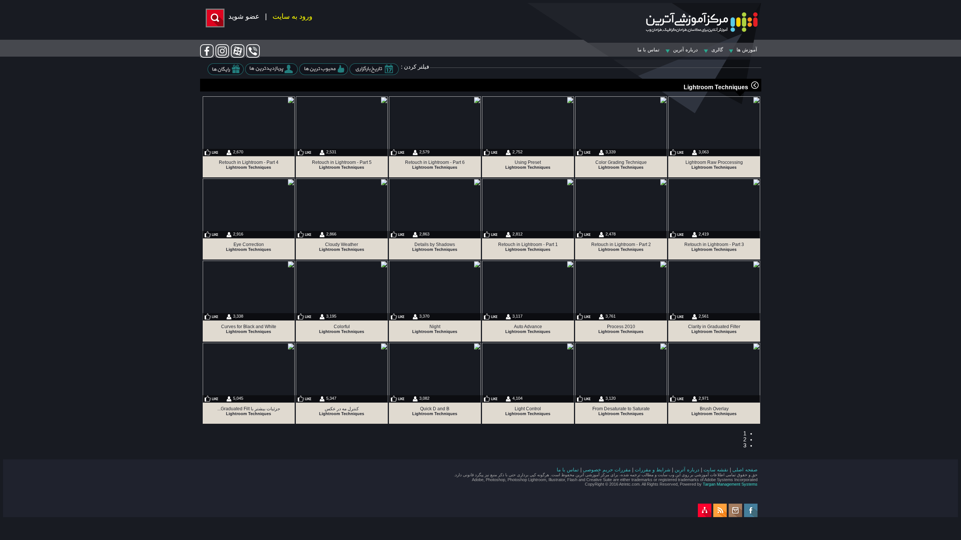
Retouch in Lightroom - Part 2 (621, 244)
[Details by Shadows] (435, 208)
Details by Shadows (434, 244)
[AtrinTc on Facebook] (751, 515)
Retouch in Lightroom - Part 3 (714, 244)
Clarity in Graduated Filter (714, 326)
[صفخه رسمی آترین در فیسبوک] (207, 56)
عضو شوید (243, 16)
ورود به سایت (292, 16)
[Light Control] (528, 373)
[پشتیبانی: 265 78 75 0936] (253, 56)
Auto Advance (528, 326)
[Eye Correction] (249, 208)
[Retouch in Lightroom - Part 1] (528, 208)
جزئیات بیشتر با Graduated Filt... (248, 408)
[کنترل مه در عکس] (342, 373)
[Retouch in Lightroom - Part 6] (435, 126)
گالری (717, 49)
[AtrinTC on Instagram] (735, 515)
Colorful (342, 326)
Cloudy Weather (341, 244)
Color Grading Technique (621, 162)
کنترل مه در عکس (342, 408)
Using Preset (528, 162)
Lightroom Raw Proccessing (714, 162)
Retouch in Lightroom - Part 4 (249, 162)
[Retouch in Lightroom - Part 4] (249, 126)
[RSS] (720, 515)
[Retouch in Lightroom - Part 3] (714, 208)
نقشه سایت (715, 469)
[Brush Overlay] (714, 373)
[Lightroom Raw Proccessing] (714, 126)
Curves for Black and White (248, 326)
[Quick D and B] (435, 373)
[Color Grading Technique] (621, 126)
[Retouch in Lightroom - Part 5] (342, 126)
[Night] (435, 291)
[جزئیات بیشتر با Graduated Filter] (249, 373)
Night (434, 326)
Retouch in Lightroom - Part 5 (342, 162)
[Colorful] (342, 291)
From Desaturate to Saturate (621, 408)
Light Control (528, 408)
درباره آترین (687, 469)
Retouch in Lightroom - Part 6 (435, 162)
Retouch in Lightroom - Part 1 (528, 244)
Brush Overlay (714, 408)
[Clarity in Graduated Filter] (714, 291)
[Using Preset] (528, 126)
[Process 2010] (621, 291)
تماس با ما (648, 49)
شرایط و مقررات (652, 469)
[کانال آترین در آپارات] (237, 56)
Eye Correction (248, 244)
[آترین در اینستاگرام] (222, 56)
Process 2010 (621, 326)
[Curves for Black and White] (249, 291)
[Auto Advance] (528, 291)
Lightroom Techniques (716, 87)
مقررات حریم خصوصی (607, 469)
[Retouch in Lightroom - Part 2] (621, 208)
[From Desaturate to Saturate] (621, 373)
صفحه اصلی (745, 469)
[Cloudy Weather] (342, 208)
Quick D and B (434, 408)
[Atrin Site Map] (704, 515)
